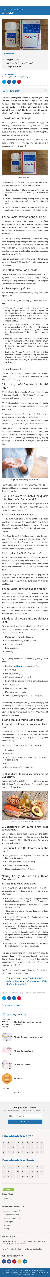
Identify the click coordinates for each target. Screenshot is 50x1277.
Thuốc (12, 9)
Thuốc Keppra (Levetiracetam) (28, 1037)
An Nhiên (11, 74)
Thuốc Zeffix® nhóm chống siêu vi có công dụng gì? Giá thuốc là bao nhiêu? (27, 981)
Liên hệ (6, 1229)
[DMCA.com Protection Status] (8, 1189)
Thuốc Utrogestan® (23, 1051)
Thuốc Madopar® (22, 1065)
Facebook (9, 82)
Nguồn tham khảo (12, 1005)
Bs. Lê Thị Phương (21, 77)
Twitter (4, 82)
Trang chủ (5, 9)
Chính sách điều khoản (12, 1211)
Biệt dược (18, 9)
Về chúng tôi (8, 1222)
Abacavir (18, 1078)
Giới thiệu (7, 1225)
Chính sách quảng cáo (11, 1218)
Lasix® (17, 1092)
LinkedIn (14, 82)
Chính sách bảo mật (11, 1215)
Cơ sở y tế (7, 1199)
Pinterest (19, 82)
